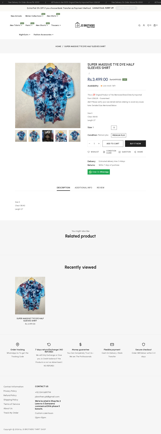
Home (58, 46)
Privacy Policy (10, 391)
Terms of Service (12, 404)
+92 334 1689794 (43, 392)
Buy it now (135, 143)
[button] (155, 25)
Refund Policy (10, 395)
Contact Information (13, 386)
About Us (8, 408)
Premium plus (118, 135)
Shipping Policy (11, 399)
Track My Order (11, 412)
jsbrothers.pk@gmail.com (47, 396)
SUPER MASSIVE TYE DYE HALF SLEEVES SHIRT (30, 319)
